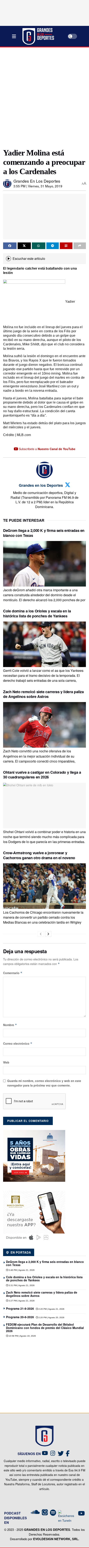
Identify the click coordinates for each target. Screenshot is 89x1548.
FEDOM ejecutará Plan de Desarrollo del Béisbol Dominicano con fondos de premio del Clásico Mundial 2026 (45, 1327)
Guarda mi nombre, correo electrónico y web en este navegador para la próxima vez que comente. (44, 1083)
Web (6, 1062)
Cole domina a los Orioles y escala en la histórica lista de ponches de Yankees (37, 613)
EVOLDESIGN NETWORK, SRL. (56, 1539)
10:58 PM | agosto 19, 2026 (22, 1336)
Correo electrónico (17, 1043)
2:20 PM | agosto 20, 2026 (51, 1317)
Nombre (10, 1025)
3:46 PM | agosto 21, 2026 (21, 1270)
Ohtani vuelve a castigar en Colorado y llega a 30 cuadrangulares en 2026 (42, 775)
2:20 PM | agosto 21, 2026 (51, 1309)
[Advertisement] (44, 96)
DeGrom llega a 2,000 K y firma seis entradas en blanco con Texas (43, 533)
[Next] (48, 934)
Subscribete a (46, 449)
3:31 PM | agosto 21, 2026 (21, 1285)
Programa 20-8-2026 (20, 1317)
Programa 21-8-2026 (20, 1308)
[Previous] (41, 934)
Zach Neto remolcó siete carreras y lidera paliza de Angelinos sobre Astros (43, 694)
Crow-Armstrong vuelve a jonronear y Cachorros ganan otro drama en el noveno (39, 855)
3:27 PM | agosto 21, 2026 (21, 1301)
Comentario (12, 973)
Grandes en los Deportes (36, 181)
